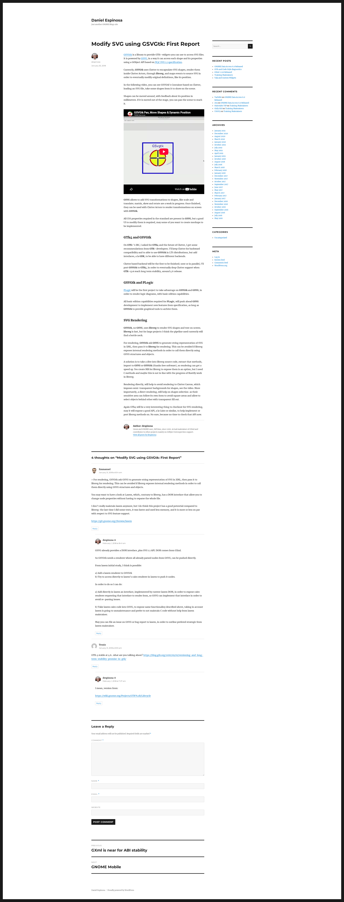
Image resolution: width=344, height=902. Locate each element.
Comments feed (221, 263)
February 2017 (220, 196)
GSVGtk (128, 54)
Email (95, 794)
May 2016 (218, 218)
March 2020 (219, 139)
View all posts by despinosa (144, 435)
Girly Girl (218, 108)
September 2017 (221, 184)
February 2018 (220, 170)
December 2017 (221, 176)
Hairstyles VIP (220, 106)
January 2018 (219, 173)
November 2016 (221, 204)
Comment (97, 740)
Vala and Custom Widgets (225, 78)
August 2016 (219, 213)
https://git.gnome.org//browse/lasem (111, 521)
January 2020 (220, 142)
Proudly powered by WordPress (121, 890)
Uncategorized (220, 238)
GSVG (144, 58)
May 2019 (218, 150)
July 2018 (218, 164)
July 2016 (218, 215)
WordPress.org (220, 265)
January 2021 (219, 131)
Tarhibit (217, 97)
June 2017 (218, 187)
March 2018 (219, 167)
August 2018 (219, 162)
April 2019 (218, 153)
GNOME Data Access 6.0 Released (228, 66)
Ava (216, 103)
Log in (217, 257)
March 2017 (219, 193)
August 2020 (219, 136)
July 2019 (218, 148)
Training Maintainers (223, 75)
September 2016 (221, 210)
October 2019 (220, 145)
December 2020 (221, 133)
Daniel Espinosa (106, 20)
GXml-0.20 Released (223, 72)
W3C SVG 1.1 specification (168, 62)
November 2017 (221, 179)
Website (96, 807)
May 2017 (218, 190)
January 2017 (219, 198)
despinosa (95, 62)
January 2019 (220, 156)
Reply (94, 529)
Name (95, 781)
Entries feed (219, 260)
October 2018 (220, 159)
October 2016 (220, 207)
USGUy (217, 111)
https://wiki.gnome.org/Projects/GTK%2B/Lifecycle (123, 695)
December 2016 (221, 201)
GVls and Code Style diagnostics (228, 69)
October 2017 (220, 181)
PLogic (127, 290)
